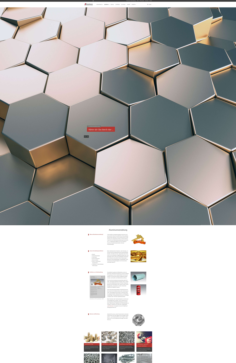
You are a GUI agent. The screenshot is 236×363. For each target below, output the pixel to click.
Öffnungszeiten (142, 0)
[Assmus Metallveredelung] (89, 4)
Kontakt (150, 0)
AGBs (138, 0)
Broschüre (146, 0)
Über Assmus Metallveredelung (131, 0)
